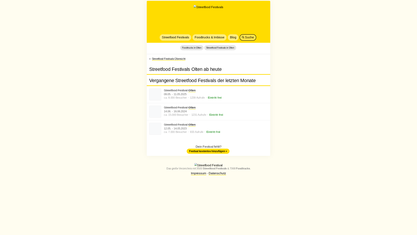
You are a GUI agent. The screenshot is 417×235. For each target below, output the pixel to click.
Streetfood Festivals (175, 37)
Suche (249, 37)
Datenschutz (217, 173)
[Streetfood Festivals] (208, 18)
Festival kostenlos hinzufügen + (208, 151)
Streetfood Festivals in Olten (220, 47)
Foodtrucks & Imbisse (209, 37)
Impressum (198, 173)
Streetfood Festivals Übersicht (169, 58)
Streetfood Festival (180, 90)
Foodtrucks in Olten (191, 47)
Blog (233, 37)
